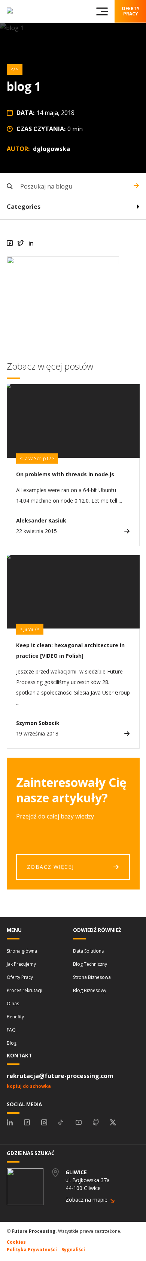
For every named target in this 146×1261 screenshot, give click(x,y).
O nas (13, 1003)
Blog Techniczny (90, 964)
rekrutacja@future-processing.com (60, 1076)
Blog (11, 1043)
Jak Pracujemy (21, 964)
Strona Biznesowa (92, 977)
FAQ (11, 1030)
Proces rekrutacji (24, 990)
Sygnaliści (73, 1249)
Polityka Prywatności (32, 1249)
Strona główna (22, 951)
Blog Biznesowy (89, 990)
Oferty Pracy (20, 977)
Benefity (15, 1016)
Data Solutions (88, 951)
